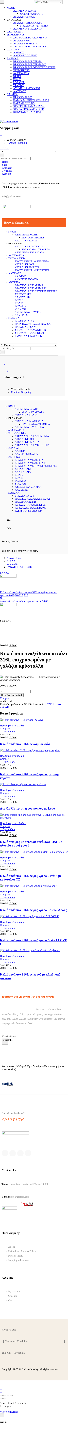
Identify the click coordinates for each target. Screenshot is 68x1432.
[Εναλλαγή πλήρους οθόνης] (4, 1395)
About (11, 1246)
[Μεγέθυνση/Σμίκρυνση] (1, 1395)
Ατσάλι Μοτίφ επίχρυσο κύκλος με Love (27, 808)
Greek (44, 1)
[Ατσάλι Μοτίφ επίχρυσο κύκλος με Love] (23, 784)
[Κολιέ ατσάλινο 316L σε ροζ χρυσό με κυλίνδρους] (28, 885)
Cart (10, 1300)
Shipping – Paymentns (13, 1352)
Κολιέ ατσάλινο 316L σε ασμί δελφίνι (25, 744)
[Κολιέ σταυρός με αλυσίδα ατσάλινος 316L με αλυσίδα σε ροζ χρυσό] (34, 817)
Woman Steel (13, 564)
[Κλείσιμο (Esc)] (11, 1395)
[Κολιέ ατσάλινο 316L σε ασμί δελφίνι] (21, 719)
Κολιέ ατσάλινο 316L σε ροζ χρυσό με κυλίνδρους (33, 910)
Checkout (13, 1296)
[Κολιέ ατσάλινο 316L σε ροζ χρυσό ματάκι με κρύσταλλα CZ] (34, 851)
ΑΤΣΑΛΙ (11, 561)
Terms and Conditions (16, 1341)
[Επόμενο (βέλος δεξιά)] (4, 1398)
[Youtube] (28, 1153)
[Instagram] (20, 1153)
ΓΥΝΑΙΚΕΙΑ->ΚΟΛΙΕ (19, 567)
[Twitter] (12, 1153)
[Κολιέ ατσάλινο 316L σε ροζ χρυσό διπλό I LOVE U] (29, 916)
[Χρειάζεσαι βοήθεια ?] (4, 1105)
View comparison (9, 1411)
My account (14, 1291)
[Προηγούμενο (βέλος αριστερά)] (1, 1398)
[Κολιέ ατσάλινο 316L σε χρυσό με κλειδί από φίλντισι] (30, 950)
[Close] (1, 134)
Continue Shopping (17, 142)
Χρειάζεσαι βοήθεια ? (13, 1113)
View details (6, 639)
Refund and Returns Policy (22, 1251)
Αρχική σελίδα (14, 558)
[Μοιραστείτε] (8, 1395)
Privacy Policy (15, 1255)
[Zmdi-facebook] (5, 1153)
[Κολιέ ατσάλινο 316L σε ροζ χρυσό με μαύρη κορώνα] (30, 750)
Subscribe (5, 1040)
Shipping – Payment (18, 1260)
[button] (13, 725)
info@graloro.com (19, 1196)
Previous (4, 572)
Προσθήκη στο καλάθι (11, 695)
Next (2, 598)
